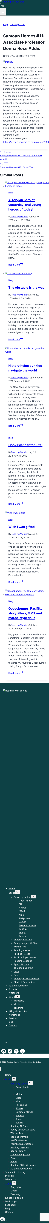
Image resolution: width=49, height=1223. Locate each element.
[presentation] (27, 184)
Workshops (14, 1015)
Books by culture (22, 897)
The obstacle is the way (26, 287)
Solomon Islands (27, 925)
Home (11, 888)
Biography (19, 1000)
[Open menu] (3, 11)
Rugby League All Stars (26, 943)
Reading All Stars (23, 939)
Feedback (13, 1018)
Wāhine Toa (20, 946)
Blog (5, 24)
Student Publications (25, 982)
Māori (22, 911)
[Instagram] (5, 1219)
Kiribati (22, 907)
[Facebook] (2, 1219)
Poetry (17, 975)
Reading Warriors (23, 950)
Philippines (24, 918)
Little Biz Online (34, 1062)
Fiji (20, 904)
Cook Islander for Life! (25, 445)
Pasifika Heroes (22, 954)
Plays (16, 971)
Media (17, 1004)
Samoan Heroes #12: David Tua (16, 166)
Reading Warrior (19, 216)
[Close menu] (0, 1069)
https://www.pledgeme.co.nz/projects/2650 (26, 142)
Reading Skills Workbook (26, 978)
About (11, 997)
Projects (12, 989)
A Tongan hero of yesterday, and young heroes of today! (24, 204)
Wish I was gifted (21, 527)
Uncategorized (17, 24)
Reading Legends (23, 961)
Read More (15, 264)
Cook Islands (25, 900)
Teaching (18, 1008)
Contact (12, 1025)
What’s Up (13, 993)
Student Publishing (18, 985)
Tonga (22, 932)
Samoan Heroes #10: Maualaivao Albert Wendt (21, 155)
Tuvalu (22, 936)
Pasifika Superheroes (25, 957)
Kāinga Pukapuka (17, 1011)
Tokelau (23, 929)
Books (11, 893)
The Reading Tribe (23, 968)
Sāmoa (22, 922)
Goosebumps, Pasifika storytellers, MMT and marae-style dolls (25, 613)
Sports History (21, 964)
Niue (21, 915)
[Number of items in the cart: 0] (5, 1043)
